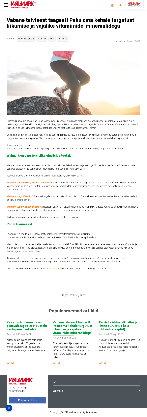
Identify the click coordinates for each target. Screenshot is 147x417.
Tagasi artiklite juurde (73, 295)
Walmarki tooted (51, 268)
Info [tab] (55, 382)
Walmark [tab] (58, 390)
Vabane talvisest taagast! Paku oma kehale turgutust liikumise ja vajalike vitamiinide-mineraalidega (72, 328)
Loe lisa (10, 362)
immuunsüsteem (26, 39)
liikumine (42, 39)
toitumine (63, 39)
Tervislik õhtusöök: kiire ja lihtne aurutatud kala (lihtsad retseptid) (118, 326)
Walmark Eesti (29, 400)
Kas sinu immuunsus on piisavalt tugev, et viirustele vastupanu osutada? (27, 326)
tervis (52, 39)
